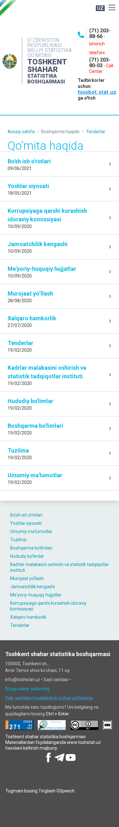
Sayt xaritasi (55, 679)
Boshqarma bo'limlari (31, 547)
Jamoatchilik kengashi (32, 586)
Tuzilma (18, 539)
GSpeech (65, 790)
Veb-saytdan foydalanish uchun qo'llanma (49, 697)
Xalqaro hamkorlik (28, 617)
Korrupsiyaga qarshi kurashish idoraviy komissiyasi (48, 606)
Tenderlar (20, 625)
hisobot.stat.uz (97, 92)
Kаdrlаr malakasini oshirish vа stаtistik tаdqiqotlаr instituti (59, 567)
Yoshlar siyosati (26, 523)
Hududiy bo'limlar (27, 556)
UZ (100, 8)
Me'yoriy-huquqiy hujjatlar (36, 594)
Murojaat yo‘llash (27, 578)
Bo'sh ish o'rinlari (26, 515)
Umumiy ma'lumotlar (31, 531)
